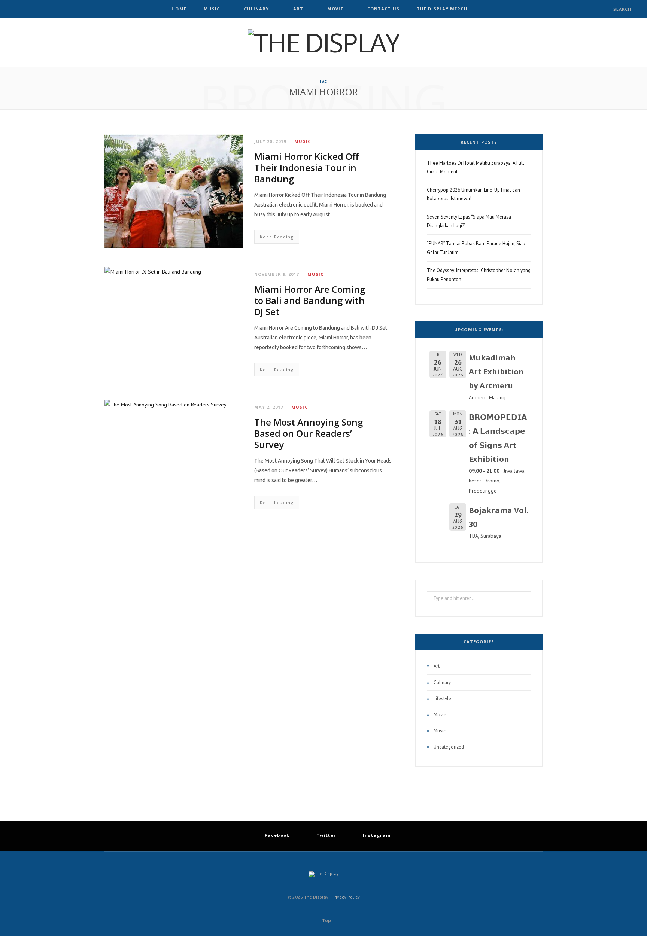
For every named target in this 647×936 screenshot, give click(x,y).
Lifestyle (442, 698)
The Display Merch (442, 9)
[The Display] (323, 42)
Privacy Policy (346, 897)
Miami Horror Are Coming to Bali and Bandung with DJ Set (309, 300)
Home (178, 9)
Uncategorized (449, 747)
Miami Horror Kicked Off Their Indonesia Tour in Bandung (306, 167)
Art (298, 9)
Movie (335, 9)
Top (326, 920)
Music (212, 9)
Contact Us (383, 9)
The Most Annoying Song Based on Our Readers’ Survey (308, 433)
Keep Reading (277, 237)
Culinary (256, 9)
